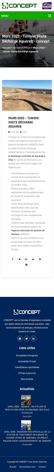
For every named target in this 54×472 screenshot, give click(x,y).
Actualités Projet (22, 47)
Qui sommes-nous (27, 467)
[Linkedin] (33, 338)
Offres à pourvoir (27, 373)
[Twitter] (26, 338)
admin (24, 132)
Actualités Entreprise (27, 355)
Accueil (6, 47)
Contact (42, 467)
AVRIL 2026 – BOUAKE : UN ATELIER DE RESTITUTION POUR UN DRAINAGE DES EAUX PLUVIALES (27, 409)
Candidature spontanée (27, 367)
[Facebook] (20, 338)
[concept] (19, 5)
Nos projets (27, 379)
